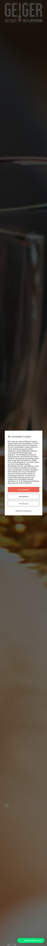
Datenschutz (19, 511)
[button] (30, 940)
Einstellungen (23, 503)
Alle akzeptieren (23, 489)
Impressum (27, 511)
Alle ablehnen (23, 496)
